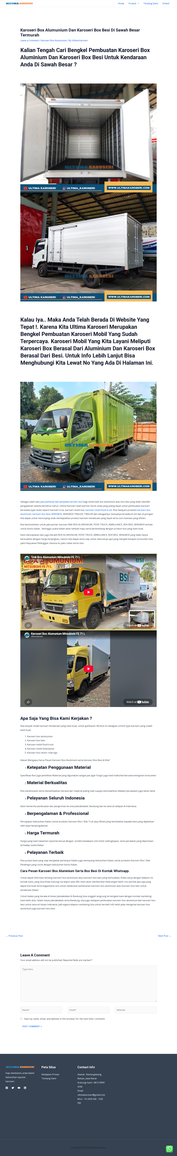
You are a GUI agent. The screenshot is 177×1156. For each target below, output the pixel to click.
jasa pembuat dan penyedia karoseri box (61, 501)
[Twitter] (13, 1088)
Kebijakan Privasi (50, 1074)
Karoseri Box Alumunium (54, 40)
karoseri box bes (41, 514)
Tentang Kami (150, 3)
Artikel (165, 3)
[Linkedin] (25, 1088)
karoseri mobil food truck (99, 510)
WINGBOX (56, 514)
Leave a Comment (29, 40)
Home (121, 3)
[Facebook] (7, 1088)
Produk (132, 3)
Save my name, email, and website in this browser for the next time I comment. (64, 1018)
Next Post (164, 935)
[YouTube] (19, 1088)
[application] (137, 3)
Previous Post (14, 935)
